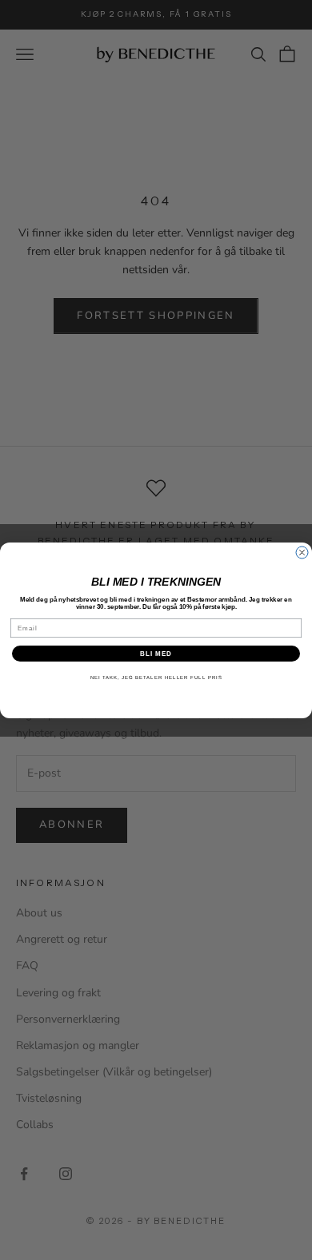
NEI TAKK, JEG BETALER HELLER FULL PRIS (156, 677)
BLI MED (156, 653)
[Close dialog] (302, 552)
